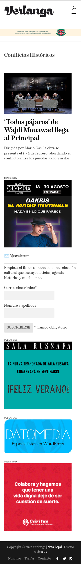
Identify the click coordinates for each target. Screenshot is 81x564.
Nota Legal (55, 547)
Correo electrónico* (20, 288)
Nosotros (14, 558)
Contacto (44, 558)
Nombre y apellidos (20, 306)
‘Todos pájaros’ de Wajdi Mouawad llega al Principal (36, 130)
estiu (43, 551)
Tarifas (29, 558)
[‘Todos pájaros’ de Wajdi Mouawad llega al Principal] (38, 93)
